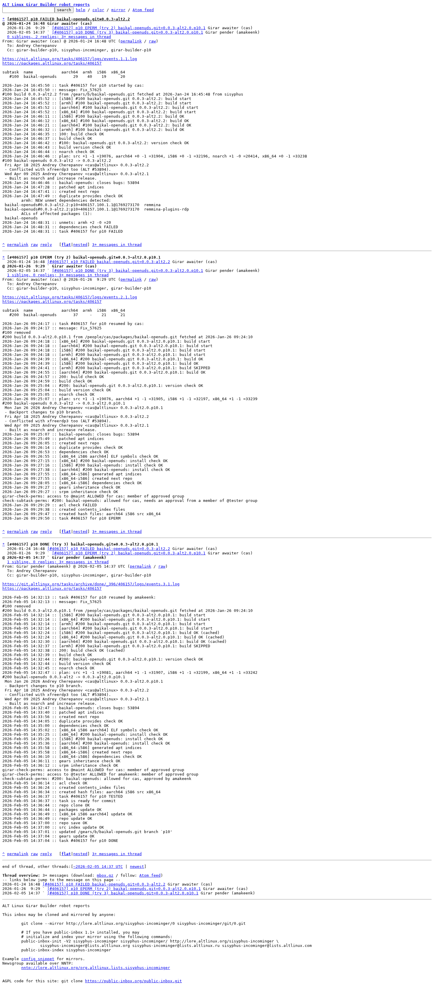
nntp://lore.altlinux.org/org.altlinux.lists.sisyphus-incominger (95, 967)
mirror (118, 10)
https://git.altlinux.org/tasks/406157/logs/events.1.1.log (69, 59)
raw (152, 41)
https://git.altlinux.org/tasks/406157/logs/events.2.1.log (69, 297)
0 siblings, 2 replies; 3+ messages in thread (59, 37)
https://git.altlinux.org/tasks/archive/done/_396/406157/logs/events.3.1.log (91, 584)
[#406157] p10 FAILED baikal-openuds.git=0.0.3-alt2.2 (108, 262)
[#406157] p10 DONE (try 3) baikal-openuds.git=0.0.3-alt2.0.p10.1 (127, 32)
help (80, 10)
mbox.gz (105, 875)
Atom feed (143, 10)
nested (80, 244)
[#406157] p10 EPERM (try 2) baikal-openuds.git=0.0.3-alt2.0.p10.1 (128, 28)
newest (137, 866)
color (98, 10)
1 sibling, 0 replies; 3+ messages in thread (58, 275)
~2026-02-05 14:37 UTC (98, 866)
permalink (131, 41)
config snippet (37, 959)
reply (46, 244)
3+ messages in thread (117, 244)
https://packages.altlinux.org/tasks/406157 (52, 63)
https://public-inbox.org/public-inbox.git (133, 981)
